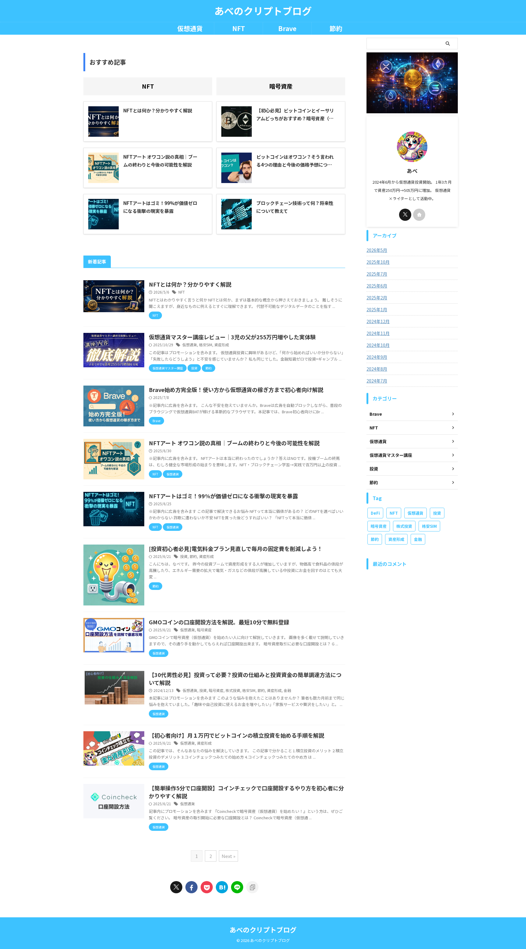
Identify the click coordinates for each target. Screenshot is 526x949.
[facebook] (191, 887)
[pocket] (207, 887)
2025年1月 (376, 309)
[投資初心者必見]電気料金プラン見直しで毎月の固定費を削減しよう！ (236, 548)
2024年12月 (378, 321)
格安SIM (205, 344)
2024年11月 (378, 333)
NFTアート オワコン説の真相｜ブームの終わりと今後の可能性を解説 (234, 443)
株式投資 (233, 690)
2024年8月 (376, 369)
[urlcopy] (252, 887)
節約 (336, 28)
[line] (237, 887)
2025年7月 (376, 274)
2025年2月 (376, 298)
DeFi (375, 513)
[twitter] (176, 887)
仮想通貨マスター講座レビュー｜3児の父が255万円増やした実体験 (232, 337)
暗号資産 (281, 86)
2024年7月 (376, 381)
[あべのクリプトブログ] (222, 887)
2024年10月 (378, 345)
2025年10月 (378, 262)
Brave (287, 28)
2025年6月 (376, 286)
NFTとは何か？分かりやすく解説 (190, 284)
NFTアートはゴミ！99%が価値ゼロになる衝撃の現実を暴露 (223, 496)
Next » (228, 856)
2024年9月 (376, 357)
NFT (238, 28)
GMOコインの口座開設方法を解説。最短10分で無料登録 (219, 622)
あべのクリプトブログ (263, 11)
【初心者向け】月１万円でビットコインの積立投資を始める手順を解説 (236, 735)
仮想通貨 (190, 28)
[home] (419, 215)
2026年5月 (376, 250)
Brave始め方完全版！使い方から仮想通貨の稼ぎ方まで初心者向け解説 (236, 389)
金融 (287, 690)
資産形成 (221, 344)
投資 (184, 556)
